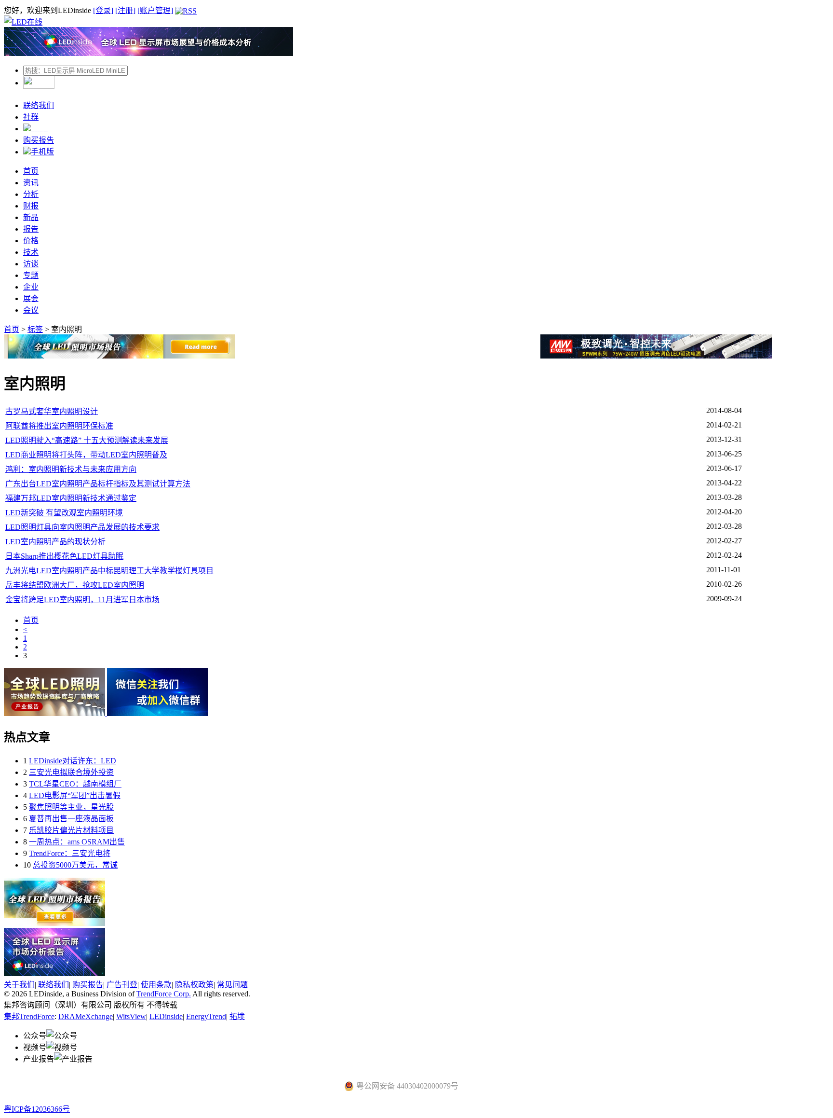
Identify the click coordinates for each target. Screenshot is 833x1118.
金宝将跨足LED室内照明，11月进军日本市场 (82, 599)
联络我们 (38, 105)
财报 (31, 206)
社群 (31, 117)
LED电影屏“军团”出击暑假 (75, 795)
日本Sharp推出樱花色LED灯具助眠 (64, 556)
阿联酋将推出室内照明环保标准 (59, 426)
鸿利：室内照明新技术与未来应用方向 (70, 469)
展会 (31, 298)
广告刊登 (122, 984)
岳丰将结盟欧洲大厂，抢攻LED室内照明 (74, 585)
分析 (31, 194)
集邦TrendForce (29, 1016)
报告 (31, 229)
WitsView (131, 1016)
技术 (31, 252)
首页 (31, 171)
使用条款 (156, 984)
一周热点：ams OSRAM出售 (77, 842)
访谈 (31, 264)
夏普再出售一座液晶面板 (71, 818)
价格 (31, 240)
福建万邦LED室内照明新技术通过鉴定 (70, 498)
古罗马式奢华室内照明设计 (51, 411)
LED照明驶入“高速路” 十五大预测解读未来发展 (86, 440)
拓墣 (237, 1016)
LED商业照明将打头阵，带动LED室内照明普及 (86, 455)
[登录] (103, 10)
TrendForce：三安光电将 (69, 853)
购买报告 (38, 140)
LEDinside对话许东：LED (72, 761)
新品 (31, 217)
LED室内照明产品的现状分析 (55, 542)
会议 (31, 310)
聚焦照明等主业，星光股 (71, 807)
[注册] (125, 10)
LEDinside (166, 1016)
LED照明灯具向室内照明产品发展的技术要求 (82, 527)
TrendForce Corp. (163, 994)
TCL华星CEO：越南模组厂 (75, 784)
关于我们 (19, 984)
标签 (35, 329)
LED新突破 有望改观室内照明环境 (64, 513)
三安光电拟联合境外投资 (71, 772)
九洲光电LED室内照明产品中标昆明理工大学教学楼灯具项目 (109, 570)
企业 (31, 287)
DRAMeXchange (85, 1016)
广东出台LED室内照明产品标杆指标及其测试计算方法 (97, 484)
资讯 (31, 183)
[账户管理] (155, 10)
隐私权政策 (194, 984)
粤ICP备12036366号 (37, 1109)
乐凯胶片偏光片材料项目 (71, 830)
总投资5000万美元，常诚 (75, 865)
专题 (31, 275)
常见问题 (232, 984)
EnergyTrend (206, 1016)
